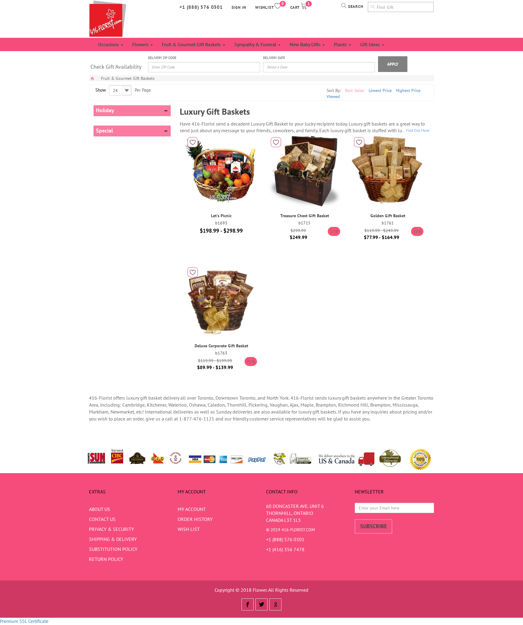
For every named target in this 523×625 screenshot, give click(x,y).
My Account (192, 509)
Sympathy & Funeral (256, 44)
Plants (341, 44)
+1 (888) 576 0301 (201, 7)
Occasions (109, 44)
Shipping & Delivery (113, 539)
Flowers (141, 44)
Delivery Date (274, 58)
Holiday (105, 110)
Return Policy (106, 559)
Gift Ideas (370, 44)
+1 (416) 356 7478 (285, 549)
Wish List (189, 529)
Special (104, 131)
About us (99, 509)
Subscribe (373, 526)
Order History (195, 519)
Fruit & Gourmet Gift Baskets (192, 44)
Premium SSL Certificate (24, 621)
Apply (392, 64)
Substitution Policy (113, 549)
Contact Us (102, 519)
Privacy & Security (111, 529)
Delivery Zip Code (162, 58)
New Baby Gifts (306, 44)
